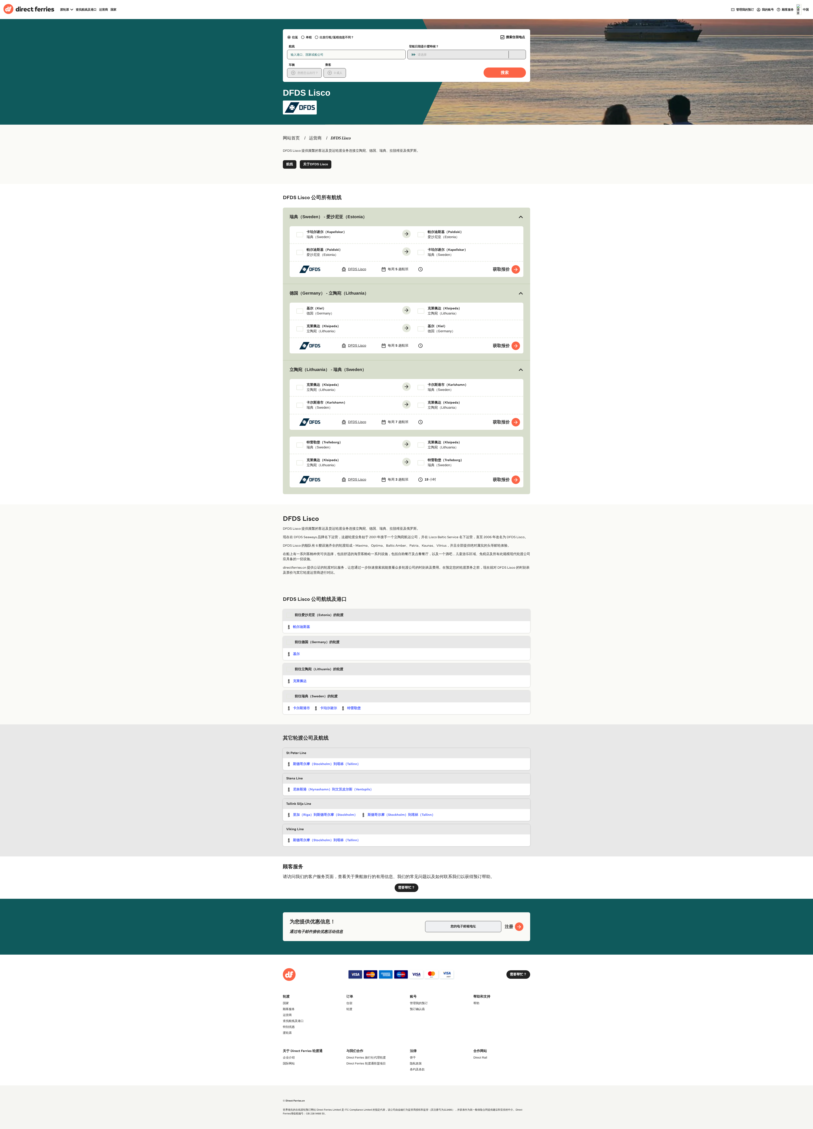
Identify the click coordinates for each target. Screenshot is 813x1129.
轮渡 (349, 1009)
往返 (295, 37)
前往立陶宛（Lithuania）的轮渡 (319, 669)
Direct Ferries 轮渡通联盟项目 (366, 1063)
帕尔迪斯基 (301, 627)
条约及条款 (417, 1069)
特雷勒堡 (354, 708)
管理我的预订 (419, 1003)
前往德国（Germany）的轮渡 (317, 642)
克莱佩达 (300, 681)
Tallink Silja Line (298, 804)
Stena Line (294, 778)
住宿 (349, 1003)
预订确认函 (417, 1009)
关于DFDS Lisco (315, 164)
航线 (289, 164)
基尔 (296, 654)
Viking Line (295, 829)
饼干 (413, 1057)
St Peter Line (296, 753)
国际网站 (289, 1063)
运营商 (103, 9)
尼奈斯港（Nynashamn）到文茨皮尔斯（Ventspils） (333, 789)
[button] (406, 217)
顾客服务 (289, 1009)
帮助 (476, 1003)
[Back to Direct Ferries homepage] (28, 9)
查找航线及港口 (86, 9)
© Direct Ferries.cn (294, 1100)
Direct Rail (480, 1057)
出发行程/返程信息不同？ (337, 37)
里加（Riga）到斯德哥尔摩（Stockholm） (325, 815)
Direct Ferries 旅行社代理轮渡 (366, 1057)
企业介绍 (289, 1057)
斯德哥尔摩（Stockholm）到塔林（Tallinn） (327, 764)
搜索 (505, 72)
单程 (309, 37)
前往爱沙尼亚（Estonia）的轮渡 (319, 615)
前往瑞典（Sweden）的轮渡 (316, 696)
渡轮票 (287, 1032)
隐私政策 (416, 1063)
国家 (113, 9)
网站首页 (291, 138)
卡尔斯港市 (301, 708)
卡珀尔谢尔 (328, 708)
